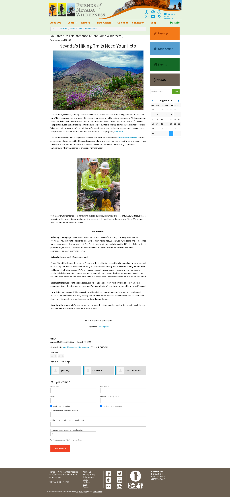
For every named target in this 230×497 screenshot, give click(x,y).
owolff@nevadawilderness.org (75, 347)
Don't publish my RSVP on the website (67, 440)
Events (162, 64)
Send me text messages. (112, 406)
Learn (71, 22)
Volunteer (138, 22)
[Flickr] (153, 17)
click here (118, 131)
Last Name (104, 386)
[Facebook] (146, 12)
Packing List (103, 326)
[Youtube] (146, 16)
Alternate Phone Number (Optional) (64, 410)
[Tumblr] (159, 12)
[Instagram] (159, 17)
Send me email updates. (62, 406)
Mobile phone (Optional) (109, 396)
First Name (54, 386)
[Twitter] (153, 12)
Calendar (122, 22)
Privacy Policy (89, 474)
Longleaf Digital (81, 492)
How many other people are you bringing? (66, 430)
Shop (154, 22)
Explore (85, 22)
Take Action (104, 22)
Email (52, 396)
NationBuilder (97, 492)
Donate (175, 22)
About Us (55, 22)
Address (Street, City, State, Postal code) (67, 420)
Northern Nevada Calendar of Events (83, 29)
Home (54, 29)
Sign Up (163, 33)
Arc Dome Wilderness (127, 137)
